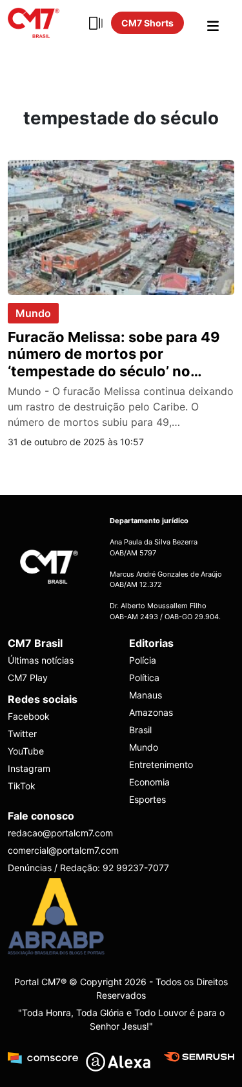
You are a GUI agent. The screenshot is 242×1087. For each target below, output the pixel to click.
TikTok (21, 785)
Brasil (140, 729)
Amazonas (151, 712)
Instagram (29, 768)
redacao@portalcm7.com (60, 832)
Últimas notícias (41, 660)
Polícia (142, 660)
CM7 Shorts (147, 22)
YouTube (26, 751)
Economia (149, 781)
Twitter (22, 733)
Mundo (33, 313)
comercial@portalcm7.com (63, 850)
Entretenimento (161, 764)
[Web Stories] (95, 23)
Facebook (29, 716)
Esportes (147, 799)
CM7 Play (28, 677)
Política (144, 677)
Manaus (145, 694)
